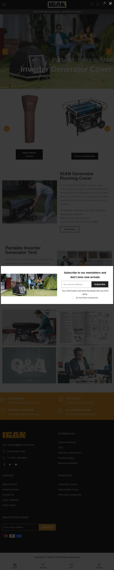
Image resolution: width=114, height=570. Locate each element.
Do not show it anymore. (87, 298)
